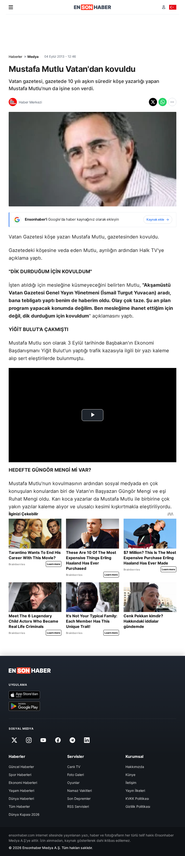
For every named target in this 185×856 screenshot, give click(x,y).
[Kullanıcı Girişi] (163, 7)
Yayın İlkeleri (135, 790)
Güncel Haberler (21, 767)
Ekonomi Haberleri (23, 783)
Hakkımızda (135, 767)
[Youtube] (43, 740)
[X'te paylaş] (153, 102)
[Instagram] (28, 740)
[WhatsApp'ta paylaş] (163, 102)
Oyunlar (73, 783)
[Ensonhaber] (92, 7)
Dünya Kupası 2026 (24, 814)
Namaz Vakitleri (79, 790)
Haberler (15, 56)
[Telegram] (72, 740)
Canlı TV (73, 767)
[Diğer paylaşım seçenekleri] (172, 102)
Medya (33, 56)
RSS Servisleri (78, 806)
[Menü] (11, 7)
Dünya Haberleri (21, 798)
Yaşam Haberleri (21, 790)
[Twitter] (14, 740)
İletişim (131, 783)
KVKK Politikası (137, 798)
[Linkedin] (86, 740)
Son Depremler (79, 798)
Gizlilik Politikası (138, 806)
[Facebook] (57, 740)
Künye (130, 775)
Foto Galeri (75, 775)
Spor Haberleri (20, 775)
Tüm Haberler (19, 806)
